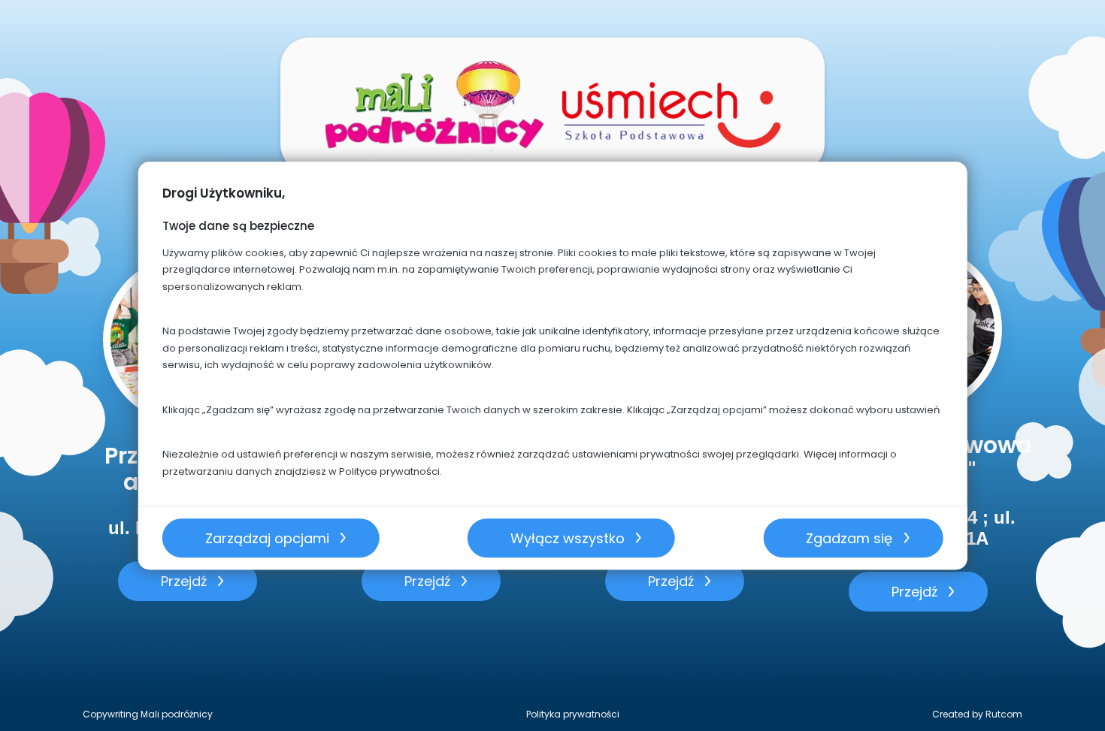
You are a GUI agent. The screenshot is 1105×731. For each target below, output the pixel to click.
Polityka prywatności (572, 714)
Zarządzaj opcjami (267, 538)
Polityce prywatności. (390, 471)
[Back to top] (1078, 704)
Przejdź (184, 581)
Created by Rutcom (977, 714)
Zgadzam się (849, 538)
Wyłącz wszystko (567, 538)
